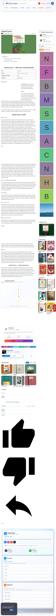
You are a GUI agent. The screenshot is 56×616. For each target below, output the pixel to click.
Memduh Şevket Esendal (23, 73)
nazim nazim (3, 412)
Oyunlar (48, 3)
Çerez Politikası (5, 609)
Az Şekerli (14, 374)
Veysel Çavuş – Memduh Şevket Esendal (12, 58)
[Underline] (8, 402)
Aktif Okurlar (48, 49)
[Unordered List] (11, 402)
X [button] (15, 605)
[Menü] (3, 3)
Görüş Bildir (54, 308)
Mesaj (31, 355)
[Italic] (7, 402)
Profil (6, 355)
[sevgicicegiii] (46, 133)
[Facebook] (10, 347)
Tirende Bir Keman (4, 374)
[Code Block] (13, 402)
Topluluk (14, 355)
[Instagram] (4, 347)
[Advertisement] (28, 19)
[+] (18, 402)
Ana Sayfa (3, 29)
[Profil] (52, 3)
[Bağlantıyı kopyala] (27, 347)
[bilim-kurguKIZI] (46, 216)
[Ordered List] (10, 402)
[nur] (46, 175)
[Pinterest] (11, 542)
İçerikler (23, 355)
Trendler (43, 3)
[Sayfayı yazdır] (33, 347)
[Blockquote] (12, 402)
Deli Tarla (26, 374)
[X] (16, 347)
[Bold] (6, 402)
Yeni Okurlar (42, 49)
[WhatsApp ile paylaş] (21, 347)
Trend (34, 362)
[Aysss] (46, 147)
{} (16, 402)
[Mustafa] (46, 106)
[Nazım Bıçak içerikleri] (4, 352)
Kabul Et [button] (11, 609)
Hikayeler (6, 29)
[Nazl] (46, 65)
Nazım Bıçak (5, 33)
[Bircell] (46, 202)
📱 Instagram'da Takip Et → (18, 340)
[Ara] (39, 3)
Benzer (27, 362)
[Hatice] (46, 188)
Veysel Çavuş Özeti (8, 60)
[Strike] (9, 402)
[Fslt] (46, 78)
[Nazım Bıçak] (2, 33)
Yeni (31, 362)
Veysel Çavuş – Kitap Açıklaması (10, 61)
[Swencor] (46, 120)
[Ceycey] (46, 161)
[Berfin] (46, 92)
